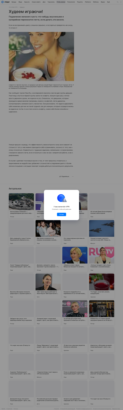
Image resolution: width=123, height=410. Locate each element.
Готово (61, 214)
